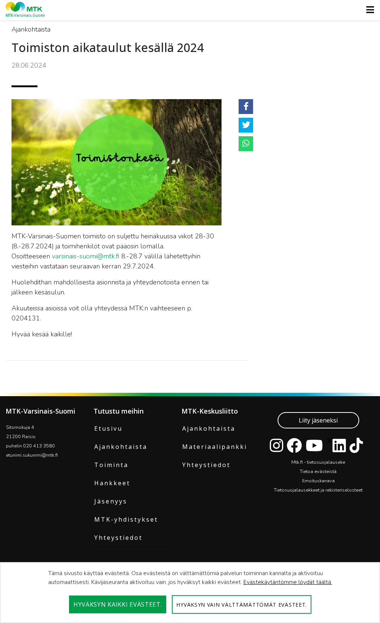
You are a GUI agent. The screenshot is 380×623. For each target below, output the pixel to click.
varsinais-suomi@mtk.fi (85, 256)
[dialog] (190, 592)
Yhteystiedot (118, 538)
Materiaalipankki (214, 447)
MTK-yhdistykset (126, 519)
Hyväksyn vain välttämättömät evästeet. (241, 604)
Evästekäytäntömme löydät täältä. (287, 582)
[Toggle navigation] (367, 9)
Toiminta (111, 465)
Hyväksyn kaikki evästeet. (117, 604)
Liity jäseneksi (318, 420)
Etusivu (108, 428)
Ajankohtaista (120, 447)
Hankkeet (112, 483)
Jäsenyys (110, 501)
